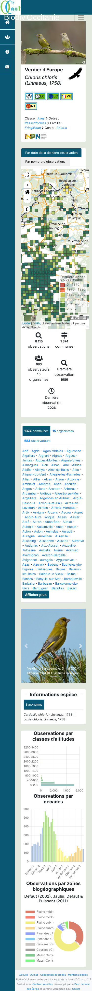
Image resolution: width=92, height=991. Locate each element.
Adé (25, 451)
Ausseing (29, 541)
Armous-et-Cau (50, 503)
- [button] (27, 199)
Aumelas (52, 531)
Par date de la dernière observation (51, 153)
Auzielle (44, 550)
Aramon (54, 489)
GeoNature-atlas (42, 984)
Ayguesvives (65, 560)
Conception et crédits (53, 974)
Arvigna (38, 512)
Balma (71, 574)
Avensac (72, 550)
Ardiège (45, 493)
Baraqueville (73, 579)
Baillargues (45, 569)
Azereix (38, 564)
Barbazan (45, 583)
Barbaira (28, 583)
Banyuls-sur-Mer (48, 579)
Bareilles (58, 588)
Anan (57, 484)
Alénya (40, 470)
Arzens (53, 512)
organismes (63, 431)
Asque (49, 517)
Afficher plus (36, 595)
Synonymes (34, 704)
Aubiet (67, 522)
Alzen (48, 479)
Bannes (27, 579)
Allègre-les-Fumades (65, 474)
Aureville (61, 536)
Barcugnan (40, 588)
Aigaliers (28, 455)
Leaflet (26, 323)
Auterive (78, 541)
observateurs (37, 441)
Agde (35, 451)
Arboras (70, 489)
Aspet (78, 512)
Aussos (62, 541)
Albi (66, 465)
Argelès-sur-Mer (67, 493)
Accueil (23, 974)
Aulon (26, 531)
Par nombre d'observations (45, 161)
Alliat (26, 479)
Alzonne (73, 479)
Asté (25, 522)
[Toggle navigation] (81, 17)
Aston (37, 522)
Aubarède (52, 522)
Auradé (67, 531)
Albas (55, 465)
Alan (44, 465)
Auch (60, 527)
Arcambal (29, 493)
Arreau (43, 508)
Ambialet (28, 484)
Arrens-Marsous (63, 508)
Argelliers (29, 498)
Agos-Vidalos (53, 451)
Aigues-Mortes (47, 460)
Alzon (59, 479)
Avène (58, 550)
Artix (25, 512)
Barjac (72, 588)
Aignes (57, 455)
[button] (27, 192)
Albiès (26, 470)
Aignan (44, 455)
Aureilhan (45, 536)
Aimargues (30, 465)
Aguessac (73, 451)
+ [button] (27, 184)
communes (36, 431)
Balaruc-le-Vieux (51, 574)
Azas (26, 564)
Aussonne (46, 541)
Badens (53, 564)
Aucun (71, 527)
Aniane (40, 489)
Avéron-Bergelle (54, 555)
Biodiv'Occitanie (32, 17)
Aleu (75, 470)
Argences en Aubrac (55, 498)
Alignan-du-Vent (34, 474)
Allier (36, 479)
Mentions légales (78, 974)
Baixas (61, 569)
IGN (37, 323)
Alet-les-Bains (58, 470)
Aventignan (30, 555)
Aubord (27, 527)
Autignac (31, 545)
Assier (74, 517)
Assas (62, 517)
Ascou (66, 512)
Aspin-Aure (33, 517)
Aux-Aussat (50, 545)
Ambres (44, 484)
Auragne (28, 536)
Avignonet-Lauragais (37, 560)
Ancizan (70, 484)
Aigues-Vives (70, 460)
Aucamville (45, 527)
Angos (27, 489)
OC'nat (34, 974)
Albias (76, 465)
